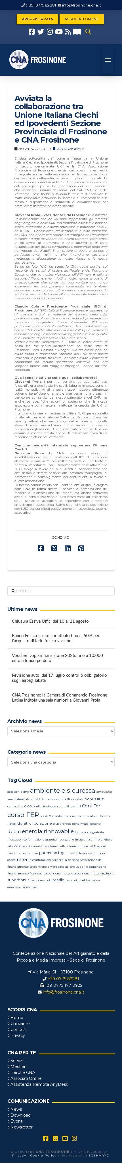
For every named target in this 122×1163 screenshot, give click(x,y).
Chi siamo (20, 1023)
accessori (13, 792)
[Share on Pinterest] (81, 548)
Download (20, 1115)
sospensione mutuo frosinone (93, 873)
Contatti (18, 1029)
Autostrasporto (52, 799)
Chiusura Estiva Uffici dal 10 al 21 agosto (50, 621)
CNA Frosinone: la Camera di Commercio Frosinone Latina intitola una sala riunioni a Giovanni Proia (59, 698)
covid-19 (45, 816)
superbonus (18, 880)
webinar (86, 880)
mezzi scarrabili (32, 846)
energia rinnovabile (48, 831)
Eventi (16, 1121)
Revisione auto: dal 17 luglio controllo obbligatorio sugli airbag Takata (59, 678)
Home (16, 1017)
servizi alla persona (65, 860)
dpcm (14, 831)
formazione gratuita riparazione (51, 839)
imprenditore (103, 839)
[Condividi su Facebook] (40, 548)
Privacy (17, 1035)
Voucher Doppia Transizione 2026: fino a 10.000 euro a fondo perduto (57, 658)
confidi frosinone (44, 806)
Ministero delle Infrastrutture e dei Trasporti (75, 846)
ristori (22, 859)
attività (36, 799)
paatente (13, 853)
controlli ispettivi (69, 806)
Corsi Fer (91, 806)
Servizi (16, 1060)
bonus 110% (94, 799)
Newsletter (21, 1127)
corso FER (23, 815)
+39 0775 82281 (63, 978)
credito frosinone (64, 816)
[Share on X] (54, 548)
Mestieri (18, 1066)
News (16, 1109)
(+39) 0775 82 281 (41, 5)
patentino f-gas (53, 853)
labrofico (13, 846)
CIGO (28, 806)
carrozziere (15, 806)
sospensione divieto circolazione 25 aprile (59, 867)
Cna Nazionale (70, 149)
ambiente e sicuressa (62, 790)
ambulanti (104, 792)
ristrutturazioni (40, 860)
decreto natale (87, 816)
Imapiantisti (83, 839)
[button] (88, 31)
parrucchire (30, 853)
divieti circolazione (34, 823)
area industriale (18, 799)
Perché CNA (22, 1072)
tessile (58, 880)
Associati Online (26, 1078)
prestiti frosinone (80, 853)
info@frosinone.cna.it (81, 5)
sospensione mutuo (57, 873)
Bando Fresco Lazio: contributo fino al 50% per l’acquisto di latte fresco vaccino (55, 638)
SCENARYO (99, 1155)
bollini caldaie (73, 799)
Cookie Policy (43, 1155)
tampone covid (41, 880)
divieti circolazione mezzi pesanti (77, 824)
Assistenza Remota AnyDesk (39, 1084)
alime (25, 792)
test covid (72, 880)
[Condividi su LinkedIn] (67, 548)
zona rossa (30, 887)
